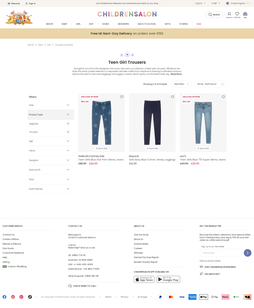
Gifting (6, 261)
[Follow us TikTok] (30, 298)
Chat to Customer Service (81, 236)
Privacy (124, 296)
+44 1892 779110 (91, 268)
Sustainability (141, 243)
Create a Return (11, 239)
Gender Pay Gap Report (146, 257)
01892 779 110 (79, 255)
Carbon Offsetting (15, 266)
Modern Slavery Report (145, 261)
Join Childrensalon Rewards (220, 267)
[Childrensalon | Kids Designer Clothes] (19, 17)
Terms (108, 296)
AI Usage (142, 296)
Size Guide (8, 248)
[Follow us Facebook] (4, 298)
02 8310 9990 (86, 259)
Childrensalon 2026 (65, 296)
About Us (138, 239)
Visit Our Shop (141, 234)
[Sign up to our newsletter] (247, 253)
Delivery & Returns (12, 243)
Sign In (32, 3)
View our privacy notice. (210, 260)
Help (5, 257)
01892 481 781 (92, 275)
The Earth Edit (212, 274)
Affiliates (138, 252)
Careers (138, 248)
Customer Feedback (13, 252)
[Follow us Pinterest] (21, 298)
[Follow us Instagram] (13, 298)
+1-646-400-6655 (83, 264)
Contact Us (9, 234)
